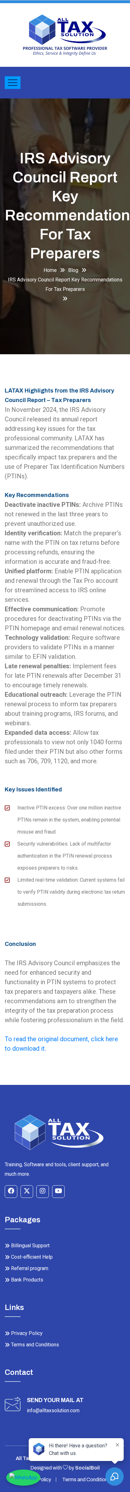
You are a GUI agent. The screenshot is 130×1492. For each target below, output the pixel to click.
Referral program (29, 1268)
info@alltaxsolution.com (53, 1410)
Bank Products (27, 1280)
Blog (73, 270)
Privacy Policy (27, 1333)
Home (50, 270)
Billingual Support (30, 1246)
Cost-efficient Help (32, 1257)
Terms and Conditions (35, 1345)
